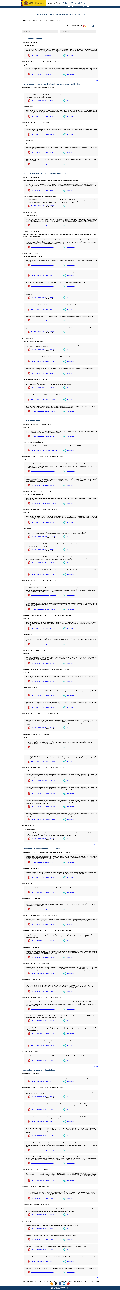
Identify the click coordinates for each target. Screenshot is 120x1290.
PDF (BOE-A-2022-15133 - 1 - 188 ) (42, 309)
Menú (85, 7)
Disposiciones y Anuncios (30, 20)
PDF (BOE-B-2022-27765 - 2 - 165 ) (42, 1096)
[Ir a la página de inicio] (67, 3)
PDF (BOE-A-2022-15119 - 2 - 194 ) (42, 74)
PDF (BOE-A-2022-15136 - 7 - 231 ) (42, 349)
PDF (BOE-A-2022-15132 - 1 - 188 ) (42, 297)
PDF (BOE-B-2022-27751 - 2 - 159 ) (42, 877)
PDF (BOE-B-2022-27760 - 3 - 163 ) (42, 1020)
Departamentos (65, 31)
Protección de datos (62, 1281)
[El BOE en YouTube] (68, 1284)
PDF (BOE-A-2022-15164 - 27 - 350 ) (43, 793)
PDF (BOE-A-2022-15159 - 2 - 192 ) (42, 707)
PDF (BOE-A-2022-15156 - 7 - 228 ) (42, 663)
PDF (88, 26)
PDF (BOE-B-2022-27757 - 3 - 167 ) (42, 973)
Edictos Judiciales (55, 20)
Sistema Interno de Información (75, 1281)
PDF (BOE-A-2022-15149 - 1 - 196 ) (42, 549)
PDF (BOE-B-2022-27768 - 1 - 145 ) (42, 1135)
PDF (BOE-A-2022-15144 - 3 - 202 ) (42, 471)
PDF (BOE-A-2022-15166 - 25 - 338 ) (43, 819)
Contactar (23, 1281)
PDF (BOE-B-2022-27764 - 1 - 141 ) (42, 1081)
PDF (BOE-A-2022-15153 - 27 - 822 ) (43, 609)
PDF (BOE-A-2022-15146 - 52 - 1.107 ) (43, 503)
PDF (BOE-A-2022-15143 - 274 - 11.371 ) (44, 450)
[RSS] (51, 1284)
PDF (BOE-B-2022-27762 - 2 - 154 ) (42, 1045)
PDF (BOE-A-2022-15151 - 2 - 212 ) (42, 574)
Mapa (41, 1281)
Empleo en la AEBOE (94, 1281)
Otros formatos (70, 55)
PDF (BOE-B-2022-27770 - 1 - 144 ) (42, 1163)
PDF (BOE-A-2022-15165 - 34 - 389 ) (43, 806)
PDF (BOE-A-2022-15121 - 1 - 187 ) (42, 116)
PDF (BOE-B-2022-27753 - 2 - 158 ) (42, 909)
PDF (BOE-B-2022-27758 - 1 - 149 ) (42, 991)
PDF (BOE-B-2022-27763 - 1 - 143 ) (42, 1060)
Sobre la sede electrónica (32, 1281)
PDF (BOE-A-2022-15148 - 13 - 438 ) (43, 536)
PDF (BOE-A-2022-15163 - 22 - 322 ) (43, 780)
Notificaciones (44, 20)
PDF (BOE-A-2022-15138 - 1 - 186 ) (42, 373)
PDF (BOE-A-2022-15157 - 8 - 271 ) (42, 681)
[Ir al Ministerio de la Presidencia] (33, 3)
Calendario (39, 9)
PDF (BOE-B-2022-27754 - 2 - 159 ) (42, 924)
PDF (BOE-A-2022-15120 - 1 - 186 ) (42, 100)
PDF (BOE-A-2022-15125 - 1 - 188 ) (42, 190)
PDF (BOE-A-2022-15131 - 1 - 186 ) (42, 286)
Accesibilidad (53, 1281)
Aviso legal (46, 1281)
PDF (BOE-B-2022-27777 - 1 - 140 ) (42, 1261)
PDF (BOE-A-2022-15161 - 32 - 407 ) (43, 747)
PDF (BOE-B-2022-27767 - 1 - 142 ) (42, 1121)
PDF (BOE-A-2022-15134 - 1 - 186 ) (42, 320)
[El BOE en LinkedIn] (64, 1284)
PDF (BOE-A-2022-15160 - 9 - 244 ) (42, 727)
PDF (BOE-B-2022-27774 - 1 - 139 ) (42, 1228)
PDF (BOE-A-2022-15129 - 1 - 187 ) (42, 265)
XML (96, 26)
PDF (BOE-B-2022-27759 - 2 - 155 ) (42, 1009)
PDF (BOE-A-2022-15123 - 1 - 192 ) (42, 152)
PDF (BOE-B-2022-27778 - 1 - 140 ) (42, 1272)
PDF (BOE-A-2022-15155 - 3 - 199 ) (42, 644)
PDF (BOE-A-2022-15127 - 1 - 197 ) (42, 225)
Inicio (29, 9)
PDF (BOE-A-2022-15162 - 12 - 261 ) (43, 761)
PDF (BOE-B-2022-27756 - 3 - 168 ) (42, 957)
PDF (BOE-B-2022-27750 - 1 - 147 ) (42, 862)
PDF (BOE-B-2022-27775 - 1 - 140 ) (42, 1239)
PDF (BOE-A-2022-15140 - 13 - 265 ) (43, 399)
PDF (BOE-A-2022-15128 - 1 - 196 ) (42, 247)
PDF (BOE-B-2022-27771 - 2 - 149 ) (42, 1180)
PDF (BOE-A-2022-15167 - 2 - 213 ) (42, 838)
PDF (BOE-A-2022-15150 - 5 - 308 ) (42, 562)
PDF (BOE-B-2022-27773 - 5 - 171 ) (42, 1214)
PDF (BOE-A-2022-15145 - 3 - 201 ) (42, 485)
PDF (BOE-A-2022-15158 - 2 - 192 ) (42, 695)
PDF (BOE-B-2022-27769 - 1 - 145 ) (42, 1150)
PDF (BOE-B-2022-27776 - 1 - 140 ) (42, 1249)
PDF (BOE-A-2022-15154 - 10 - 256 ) (43, 628)
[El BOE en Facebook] (60, 1284)
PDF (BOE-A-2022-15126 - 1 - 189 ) (42, 205)
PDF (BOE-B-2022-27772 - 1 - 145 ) (42, 1198)
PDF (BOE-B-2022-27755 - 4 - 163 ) (42, 940)
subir (97, 80)
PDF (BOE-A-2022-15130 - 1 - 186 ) (42, 275)
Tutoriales (86, 1281)
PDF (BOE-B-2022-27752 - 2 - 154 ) (42, 892)
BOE (34, 9)
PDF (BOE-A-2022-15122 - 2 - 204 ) (42, 134)
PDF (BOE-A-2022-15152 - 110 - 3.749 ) (44, 595)
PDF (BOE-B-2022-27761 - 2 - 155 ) (42, 1033)
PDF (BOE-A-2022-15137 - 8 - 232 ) (42, 361)
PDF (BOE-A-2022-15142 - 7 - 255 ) (42, 436)
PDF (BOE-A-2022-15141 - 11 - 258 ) (43, 411)
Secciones (26, 31)
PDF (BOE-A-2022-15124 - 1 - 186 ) (42, 164)
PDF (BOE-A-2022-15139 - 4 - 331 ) (42, 387)
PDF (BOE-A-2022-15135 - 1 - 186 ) (42, 331)
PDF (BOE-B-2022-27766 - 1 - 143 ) (42, 1109)
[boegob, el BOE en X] (56, 1284)
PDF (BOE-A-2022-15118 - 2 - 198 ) (42, 55)
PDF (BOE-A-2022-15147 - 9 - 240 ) (42, 522)
